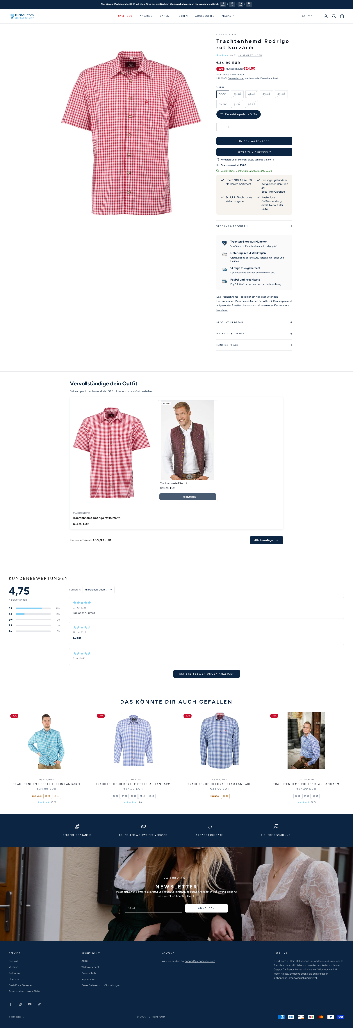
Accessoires (205, 16)
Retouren (14, 973)
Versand (13, 967)
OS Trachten (226, 34)
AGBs (84, 961)
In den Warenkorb (254, 141)
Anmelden (206, 908)
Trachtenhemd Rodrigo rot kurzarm (96, 518)
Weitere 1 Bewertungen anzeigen (207, 673)
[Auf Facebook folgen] (11, 1004)
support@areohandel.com (200, 961)
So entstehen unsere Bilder (24, 991)
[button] (239, 55)
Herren (182, 16)
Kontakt (13, 961)
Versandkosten (236, 78)
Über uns (14, 979)
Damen (164, 16)
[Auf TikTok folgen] (39, 1004)
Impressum (88, 979)
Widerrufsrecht (90, 967)
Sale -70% (125, 16)
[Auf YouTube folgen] (30, 1004)
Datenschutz (88, 973)
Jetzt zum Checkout (254, 152)
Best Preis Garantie (273, 191)
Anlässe (146, 16)
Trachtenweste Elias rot (173, 483)
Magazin (228, 16)
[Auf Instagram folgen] (20, 1004)
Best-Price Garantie (20, 985)
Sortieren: (75, 589)
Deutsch (308, 16)
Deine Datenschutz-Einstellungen (100, 985)
